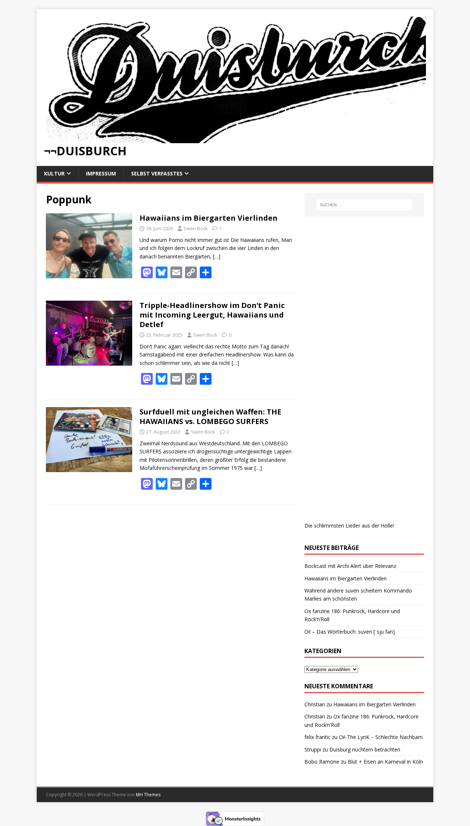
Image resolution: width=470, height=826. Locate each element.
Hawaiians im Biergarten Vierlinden (209, 218)
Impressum (101, 173)
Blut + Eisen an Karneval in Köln (385, 761)
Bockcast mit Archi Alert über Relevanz (350, 565)
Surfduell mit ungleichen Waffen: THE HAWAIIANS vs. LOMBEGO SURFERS (210, 416)
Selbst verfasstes (156, 173)
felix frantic (317, 736)
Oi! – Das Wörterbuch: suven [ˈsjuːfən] (349, 631)
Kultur (54, 173)
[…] (216, 256)
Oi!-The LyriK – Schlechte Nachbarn (381, 736)
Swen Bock (196, 228)
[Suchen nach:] (364, 205)
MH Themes (148, 794)
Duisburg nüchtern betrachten (364, 749)
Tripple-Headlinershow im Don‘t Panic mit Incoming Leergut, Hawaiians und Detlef (212, 314)
